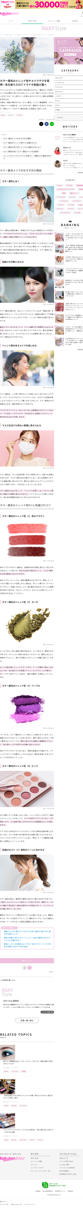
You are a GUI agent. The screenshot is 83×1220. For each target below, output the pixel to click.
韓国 (64, 193)
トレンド (10, 115)
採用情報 (70, 1191)
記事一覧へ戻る (27, 1020)
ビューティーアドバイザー (39, 1171)
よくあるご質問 (64, 1164)
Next (51, 972)
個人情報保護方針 (48, 1191)
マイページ (34, 1164)
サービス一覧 (4, 1204)
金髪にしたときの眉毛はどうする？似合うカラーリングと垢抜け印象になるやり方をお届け (27, 945)
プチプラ (32, 1140)
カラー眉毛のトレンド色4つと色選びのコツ (20, 142)
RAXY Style (32, 21)
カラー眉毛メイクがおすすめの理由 (17, 138)
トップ (11, 21)
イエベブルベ (15, 1071)
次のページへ (27, 960)
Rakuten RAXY (9, 14)
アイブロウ (19, 115)
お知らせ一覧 (63, 1158)
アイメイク (8, 112)
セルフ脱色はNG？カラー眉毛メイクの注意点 (21, 151)
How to (3, 115)
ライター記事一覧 (47, 1012)
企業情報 (37, 1191)
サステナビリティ (30, 1204)
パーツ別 (70, 205)
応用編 (23, 1071)
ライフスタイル (65, 213)
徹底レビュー (74, 193)
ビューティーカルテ (37, 1168)
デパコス (40, 1140)
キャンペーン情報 (54, 21)
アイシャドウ (23, 1105)
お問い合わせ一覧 (16, 1204)
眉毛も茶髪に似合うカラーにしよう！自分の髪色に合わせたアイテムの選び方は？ (27, 939)
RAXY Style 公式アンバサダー (65, 189)
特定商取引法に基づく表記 (67, 1174)
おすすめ (14, 1105)
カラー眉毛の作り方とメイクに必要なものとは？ (22, 147)
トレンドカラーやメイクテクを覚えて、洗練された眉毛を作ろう (27, 157)
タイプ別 (77, 213)
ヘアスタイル (64, 201)
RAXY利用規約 (64, 1171)
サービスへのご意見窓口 (67, 1168)
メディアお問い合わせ (66, 1161)
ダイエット (60, 209)
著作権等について (60, 1191)
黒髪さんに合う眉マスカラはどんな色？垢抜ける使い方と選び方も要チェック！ (27, 932)
